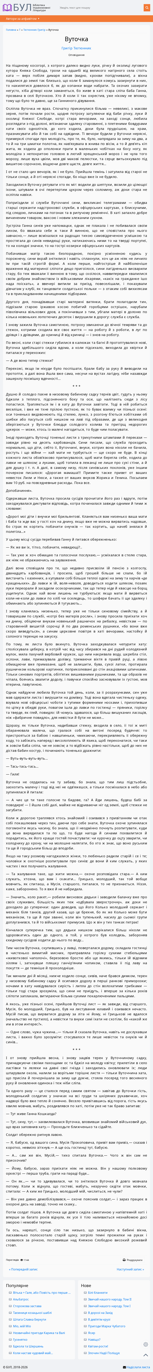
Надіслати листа (138, 1367)
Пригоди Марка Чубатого (106, 1326)
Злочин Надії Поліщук (104, 1353)
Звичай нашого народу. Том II (109, 1299)
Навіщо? (94, 1340)
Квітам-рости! (98, 1346)
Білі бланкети (97, 1293)
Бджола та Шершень (28, 1346)
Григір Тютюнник (76, 48)
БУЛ (22, 7)
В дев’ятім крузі (99, 1319)
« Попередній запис (23, 1269)
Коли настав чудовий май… (33, 1353)
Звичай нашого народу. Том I (109, 1306)
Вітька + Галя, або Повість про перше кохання (46, 1293)
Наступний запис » (130, 1269)
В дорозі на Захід (100, 1313)
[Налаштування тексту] (145, 1344)
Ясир (91, 1333)
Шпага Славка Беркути (29, 1319)
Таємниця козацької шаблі (32, 1313)
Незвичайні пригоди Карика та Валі (39, 1333)
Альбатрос (21, 1299)
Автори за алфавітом (21, 19)
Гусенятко (20, 1340)
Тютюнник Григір (34, 29)
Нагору (145, 1355)
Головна (11, 29)
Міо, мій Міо (22, 1326)
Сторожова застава (27, 1306)
